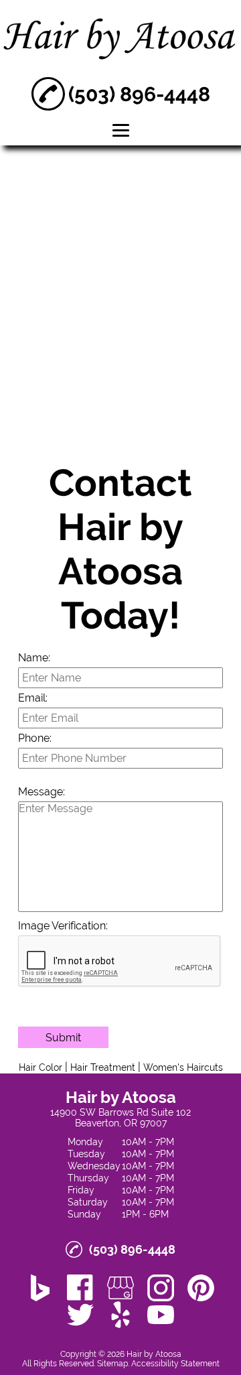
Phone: (35, 738)
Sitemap (112, 1363)
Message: (41, 791)
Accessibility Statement (175, 1363)
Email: (33, 698)
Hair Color (40, 1067)
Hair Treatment (102, 1067)
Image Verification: (63, 925)
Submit (63, 1037)
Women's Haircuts (183, 1067)
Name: (34, 657)
